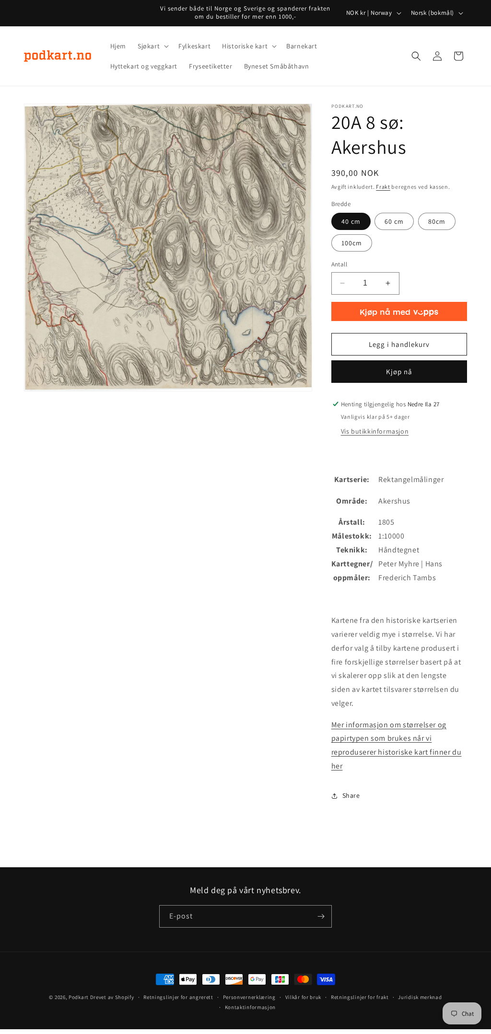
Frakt (383, 186)
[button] (152, 46)
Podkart (79, 997)
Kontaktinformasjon (250, 1007)
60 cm (394, 221)
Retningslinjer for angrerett (178, 997)
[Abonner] (320, 916)
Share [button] (351, 795)
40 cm (351, 221)
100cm (351, 243)
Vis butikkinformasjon (375, 431)
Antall (339, 264)
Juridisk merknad (420, 997)
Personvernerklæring (249, 997)
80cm (436, 221)
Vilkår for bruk (303, 997)
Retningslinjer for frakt (360, 997)
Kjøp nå (399, 371)
